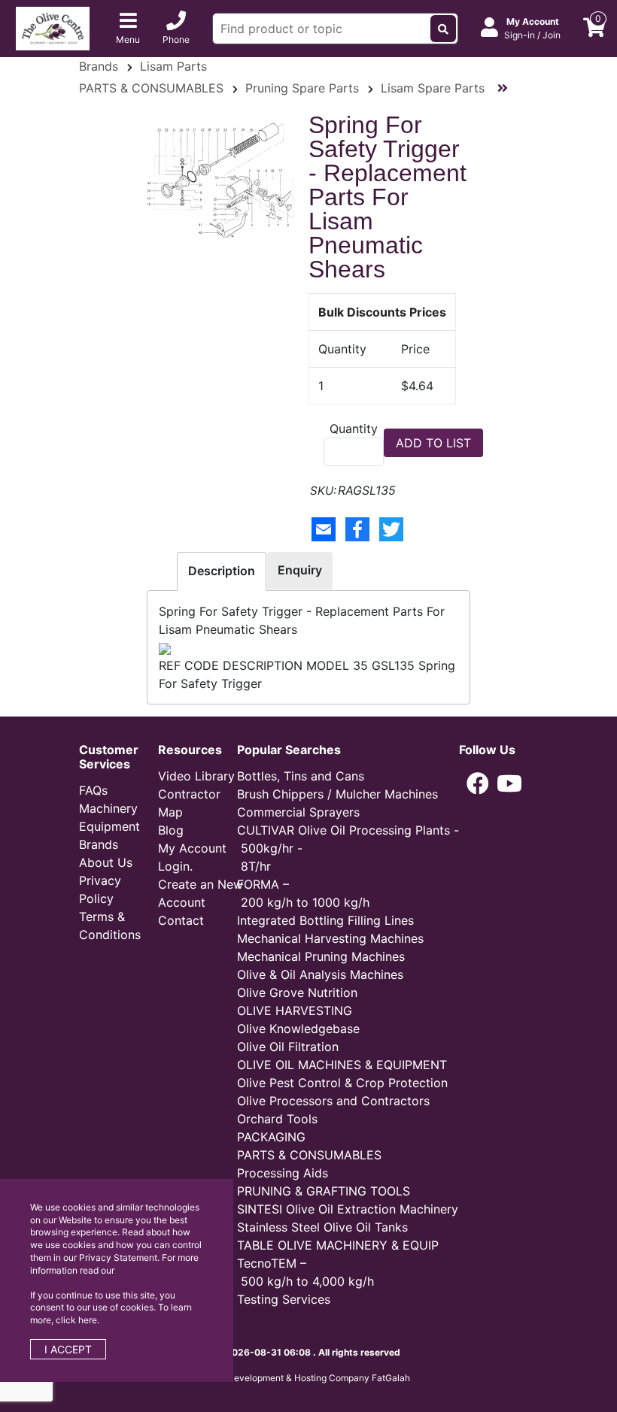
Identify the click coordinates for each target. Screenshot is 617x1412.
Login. (175, 866)
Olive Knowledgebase (298, 1028)
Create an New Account (200, 893)
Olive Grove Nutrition (297, 992)
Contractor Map (189, 803)
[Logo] (53, 27)
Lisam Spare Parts (433, 87)
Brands (98, 66)
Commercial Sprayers (298, 812)
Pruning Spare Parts (302, 87)
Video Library (196, 775)
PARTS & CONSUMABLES (151, 87)
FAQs (93, 790)
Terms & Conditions (110, 925)
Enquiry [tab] (300, 569)
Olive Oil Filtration (288, 1046)
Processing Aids (282, 1172)
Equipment (109, 826)
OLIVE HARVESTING (294, 1010)
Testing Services (283, 1299)
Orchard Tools (277, 1118)
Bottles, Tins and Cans (300, 775)
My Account (192, 848)
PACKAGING (271, 1136)
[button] (478, 783)
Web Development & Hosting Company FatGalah (308, 1377)
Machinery (108, 808)
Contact (181, 920)
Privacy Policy (100, 889)
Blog (171, 830)
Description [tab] (221, 570)
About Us (105, 862)
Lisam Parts (173, 66)
